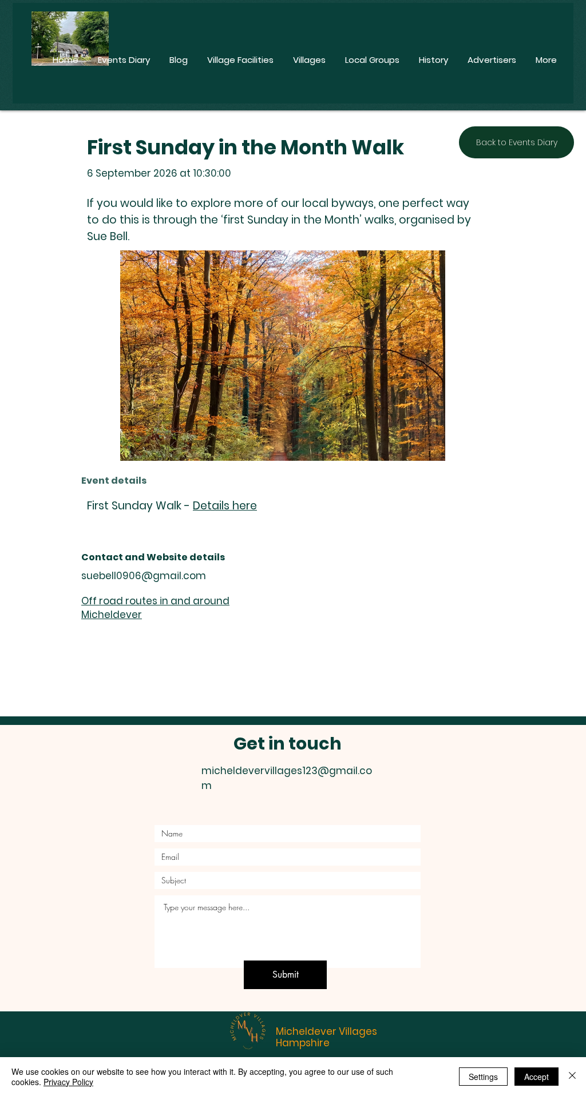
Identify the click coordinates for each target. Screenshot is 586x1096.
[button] (282, 355)
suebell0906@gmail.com (143, 576)
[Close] (572, 1076)
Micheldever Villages (326, 1031)
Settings (483, 1076)
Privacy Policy (68, 1081)
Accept (536, 1076)
